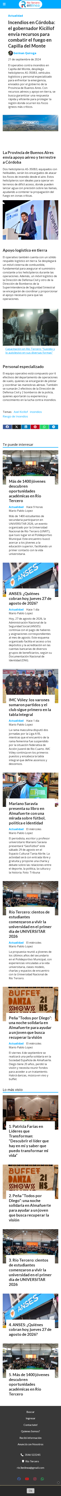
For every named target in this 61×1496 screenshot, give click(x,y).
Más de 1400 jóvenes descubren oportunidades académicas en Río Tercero (27, 491)
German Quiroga (24, 53)
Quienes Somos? (30, 1431)
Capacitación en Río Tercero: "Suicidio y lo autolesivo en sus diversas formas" (30, 351)
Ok (30, 1491)
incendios (36, 412)
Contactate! (31, 1424)
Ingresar (30, 1418)
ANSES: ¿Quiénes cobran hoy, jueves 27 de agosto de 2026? (30, 598)
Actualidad (15, 16)
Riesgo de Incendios (15, 416)
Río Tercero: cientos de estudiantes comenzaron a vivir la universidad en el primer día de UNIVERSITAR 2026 (30, 924)
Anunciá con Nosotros (30, 1444)
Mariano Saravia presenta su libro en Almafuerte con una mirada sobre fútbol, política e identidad (27, 813)
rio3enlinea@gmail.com (30, 1467)
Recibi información (30, 1437)
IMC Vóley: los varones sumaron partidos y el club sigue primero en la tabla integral (30, 707)
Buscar (30, 1411)
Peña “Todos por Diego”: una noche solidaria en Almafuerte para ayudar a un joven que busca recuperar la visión (30, 1027)
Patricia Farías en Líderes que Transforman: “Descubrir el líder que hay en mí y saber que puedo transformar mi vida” (29, 1141)
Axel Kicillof (21, 412)
